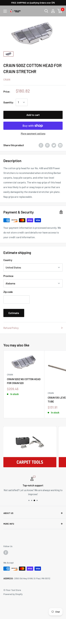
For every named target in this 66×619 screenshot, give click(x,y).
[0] (60, 11)
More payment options (33, 133)
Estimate (13, 312)
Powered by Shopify (13, 594)
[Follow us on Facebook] (5, 552)
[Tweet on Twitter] (53, 145)
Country (7, 260)
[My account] (53, 11)
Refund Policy (11, 327)
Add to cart (33, 114)
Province (8, 275)
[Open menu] (5, 11)
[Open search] (46, 11)
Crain (6, 79)
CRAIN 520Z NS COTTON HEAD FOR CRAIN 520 (23, 381)
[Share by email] (60, 145)
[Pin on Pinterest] (47, 145)
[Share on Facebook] (41, 145)
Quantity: (8, 102)
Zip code (8, 291)
